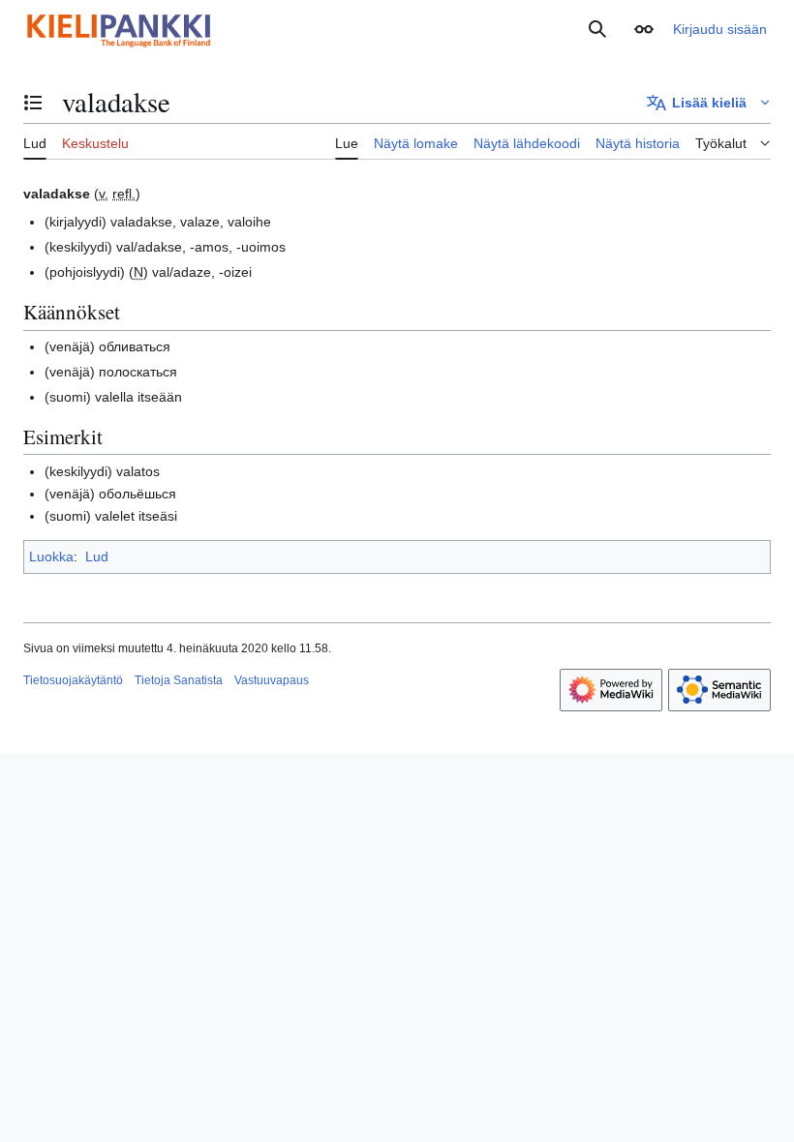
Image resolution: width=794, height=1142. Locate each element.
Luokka (51, 556)
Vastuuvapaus (271, 680)
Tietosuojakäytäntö (73, 680)
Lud (96, 556)
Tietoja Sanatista (179, 680)
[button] (644, 29)
